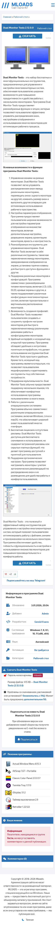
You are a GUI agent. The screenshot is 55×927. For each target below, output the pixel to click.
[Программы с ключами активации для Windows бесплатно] (19, 5)
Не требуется (41, 650)
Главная (7, 17)
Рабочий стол (20, 17)
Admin (45, 613)
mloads (38, 675)
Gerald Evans (42, 621)
